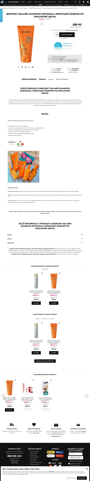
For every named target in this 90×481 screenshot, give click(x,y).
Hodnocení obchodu (50, 2)
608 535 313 (14, 456)
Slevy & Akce (37, 2)
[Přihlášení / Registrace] (84, 2)
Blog (66, 2)
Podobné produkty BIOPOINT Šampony (45, 266)
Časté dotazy (33, 460)
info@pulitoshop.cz (70, 5)
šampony (42, 79)
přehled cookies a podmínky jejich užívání (19, 474)
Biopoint (30, 8)
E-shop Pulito (4, 8)
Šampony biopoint (38, 8)
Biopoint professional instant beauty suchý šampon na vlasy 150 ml (36, 292)
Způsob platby (33, 455)
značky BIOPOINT (47, 250)
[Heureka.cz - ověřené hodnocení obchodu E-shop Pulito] (64, 49)
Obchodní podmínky (34, 464)
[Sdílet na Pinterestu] (32, 67)
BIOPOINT (75, 70)
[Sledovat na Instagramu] (41, 5)
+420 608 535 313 (59, 5)
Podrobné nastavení (70, 478)
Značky (23, 2)
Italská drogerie (13, 2)
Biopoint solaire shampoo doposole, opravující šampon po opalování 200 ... (54, 292)
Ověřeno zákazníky (34, 457)
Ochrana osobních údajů (35, 462)
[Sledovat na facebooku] (40, 5)
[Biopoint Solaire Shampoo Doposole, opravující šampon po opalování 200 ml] (54, 289)
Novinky (29, 2)
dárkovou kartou (73, 61)
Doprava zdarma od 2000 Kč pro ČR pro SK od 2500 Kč (14, 5)
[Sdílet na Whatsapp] (29, 67)
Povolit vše (82, 478)
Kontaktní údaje (14, 462)
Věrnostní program (34, 451)
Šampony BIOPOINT (69, 250)
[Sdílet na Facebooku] (18, 67)
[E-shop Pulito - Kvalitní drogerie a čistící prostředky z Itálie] (3, 3)
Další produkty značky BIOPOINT (45, 314)
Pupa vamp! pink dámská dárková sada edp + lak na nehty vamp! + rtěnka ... (27, 399)
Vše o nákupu (33, 458)
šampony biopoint (29, 79)
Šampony (25, 8)
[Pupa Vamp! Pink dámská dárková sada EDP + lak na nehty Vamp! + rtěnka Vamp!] (27, 396)
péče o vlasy (51, 79)
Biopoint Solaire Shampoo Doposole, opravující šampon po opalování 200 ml (60, 8)
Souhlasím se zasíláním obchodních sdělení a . (76, 465)
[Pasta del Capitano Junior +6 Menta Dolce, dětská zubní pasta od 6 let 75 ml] (45, 396)
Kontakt (60, 2)
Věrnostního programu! (71, 30)
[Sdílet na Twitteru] (22, 67)
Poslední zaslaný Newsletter (75, 461)
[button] (87, 468)
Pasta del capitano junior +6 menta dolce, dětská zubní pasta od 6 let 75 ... (45, 399)
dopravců (84, 431)
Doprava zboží (33, 453)
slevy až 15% (36, 433)
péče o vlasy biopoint (62, 79)
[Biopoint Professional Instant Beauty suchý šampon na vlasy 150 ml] (36, 289)
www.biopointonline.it (73, 72)
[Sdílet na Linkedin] (25, 67)
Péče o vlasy (19, 8)
